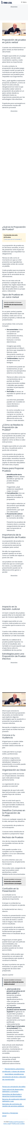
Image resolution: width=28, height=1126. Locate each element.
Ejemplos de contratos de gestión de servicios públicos (13, 1105)
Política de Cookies (18, 1124)
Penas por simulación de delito (13, 1087)
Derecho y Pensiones (10, 1113)
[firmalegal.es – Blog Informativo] (6, 2)
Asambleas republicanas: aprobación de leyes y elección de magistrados (14, 1076)
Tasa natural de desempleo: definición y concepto (13, 1090)
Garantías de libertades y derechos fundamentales (12, 1095)
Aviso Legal (7, 1124)
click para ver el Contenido (13, 239)
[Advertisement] (14, 13)
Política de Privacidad (16, 1122)
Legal (4, 1116)
